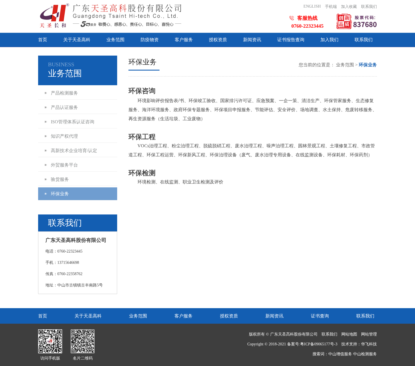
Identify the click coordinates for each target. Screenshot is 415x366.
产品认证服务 (64, 107)
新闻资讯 (252, 39)
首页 (42, 39)
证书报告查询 (290, 39)
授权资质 (218, 39)
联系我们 (369, 7)
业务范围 (115, 39)
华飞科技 (369, 344)
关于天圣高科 (76, 39)
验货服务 (60, 179)
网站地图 (349, 334)
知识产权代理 (64, 136)
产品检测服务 (64, 93)
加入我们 (329, 39)
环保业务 (60, 193)
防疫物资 (150, 39)
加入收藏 (349, 7)
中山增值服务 (340, 354)
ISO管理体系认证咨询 (72, 121)
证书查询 (320, 316)
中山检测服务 (365, 354)
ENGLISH (312, 6)
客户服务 (184, 39)
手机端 (331, 7)
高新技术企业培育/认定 (74, 150)
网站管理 (369, 334)
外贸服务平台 (64, 165)
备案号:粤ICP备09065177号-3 (312, 344)
